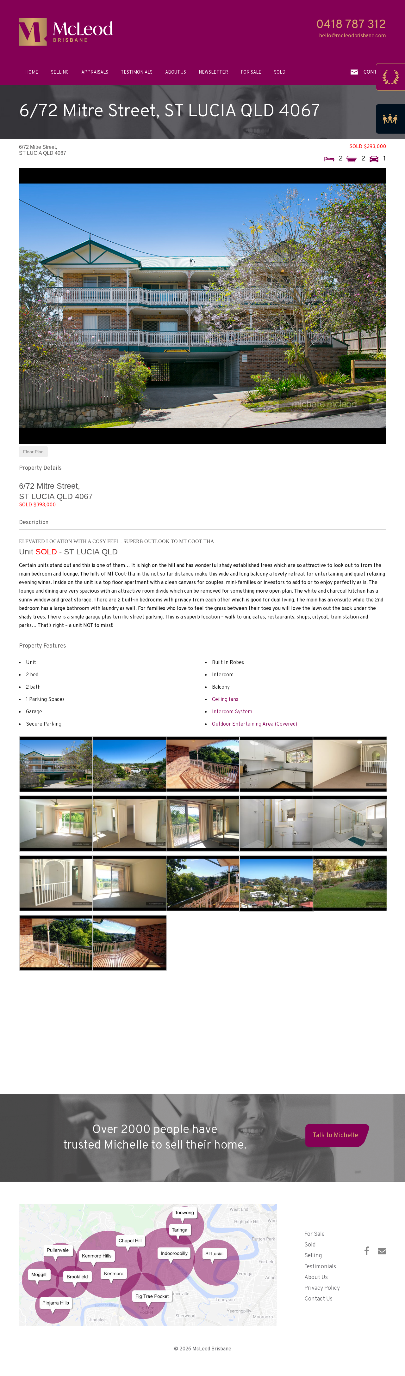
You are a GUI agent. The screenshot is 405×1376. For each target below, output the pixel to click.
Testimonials (137, 72)
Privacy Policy (322, 1288)
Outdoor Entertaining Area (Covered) (254, 724)
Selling (60, 72)
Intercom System (232, 712)
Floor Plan (33, 451)
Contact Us (318, 1299)
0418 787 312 (351, 25)
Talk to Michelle (335, 1136)
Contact (375, 72)
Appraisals (94, 72)
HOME (31, 72)
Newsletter (213, 72)
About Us (175, 72)
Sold (279, 72)
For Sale (251, 72)
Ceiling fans (225, 700)
